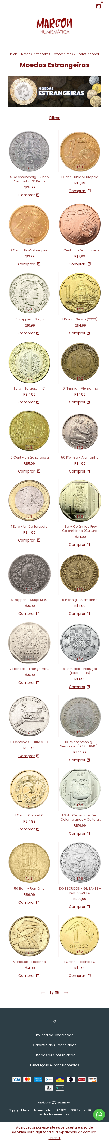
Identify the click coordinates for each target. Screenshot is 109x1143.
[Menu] (11, 7)
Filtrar (54, 117)
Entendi (55, 1138)
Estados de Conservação (54, 1055)
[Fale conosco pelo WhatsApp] (99, 1115)
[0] (97, 7)
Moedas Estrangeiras (35, 54)
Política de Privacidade (54, 1035)
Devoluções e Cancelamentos (54, 1065)
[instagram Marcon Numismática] (54, 1021)
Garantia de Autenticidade (54, 1045)
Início (13, 54)
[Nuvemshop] (54, 1103)
